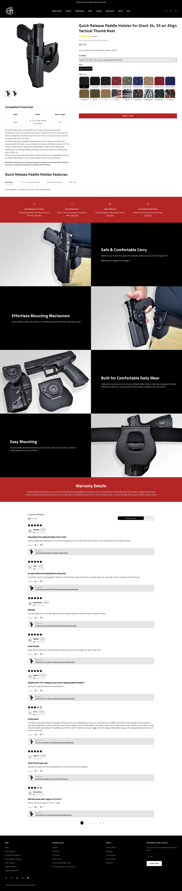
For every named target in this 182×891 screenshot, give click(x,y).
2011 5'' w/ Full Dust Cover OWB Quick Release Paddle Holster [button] (54, 742)
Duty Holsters (10, 851)
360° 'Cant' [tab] (73, 182)
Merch (121, 11)
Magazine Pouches (11, 870)
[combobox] (128, 60)
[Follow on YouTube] (28, 878)
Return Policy (111, 847)
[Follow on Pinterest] (22, 878)
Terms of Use (110, 855)
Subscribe (154, 863)
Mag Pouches (80, 11)
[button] (84, 36)
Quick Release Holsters (13, 859)
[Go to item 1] (8, 93)
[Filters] (147, 518)
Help (128, 11)
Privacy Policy (111, 859)
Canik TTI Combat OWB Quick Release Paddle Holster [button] (51, 553)
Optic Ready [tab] (9, 182)
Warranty (55, 851)
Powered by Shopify (30, 885)
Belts (90, 11)
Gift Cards (55, 855)
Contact (55, 847)
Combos (99, 11)
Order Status (57, 859)
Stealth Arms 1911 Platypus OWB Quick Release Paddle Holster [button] (55, 662)
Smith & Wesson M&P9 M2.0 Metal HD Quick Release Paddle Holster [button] (56, 589)
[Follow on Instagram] (17, 878)
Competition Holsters (12, 855)
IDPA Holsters (10, 863)
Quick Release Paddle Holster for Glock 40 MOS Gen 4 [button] (52, 779)
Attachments (110, 11)
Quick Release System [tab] (54, 182)
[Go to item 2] (15, 93)
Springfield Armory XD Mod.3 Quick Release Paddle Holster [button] (53, 815)
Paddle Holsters (10, 866)
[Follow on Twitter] (12, 878)
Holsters (68, 11)
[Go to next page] (104, 822)
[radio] (85, 69)
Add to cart (127, 116)
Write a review (131, 518)
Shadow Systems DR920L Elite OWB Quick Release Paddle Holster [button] (56, 626)
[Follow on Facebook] (6, 878)
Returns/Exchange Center (61, 863)
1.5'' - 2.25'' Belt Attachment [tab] (30, 182)
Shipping (109, 851)
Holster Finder (57, 11)
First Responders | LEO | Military (63, 866)
